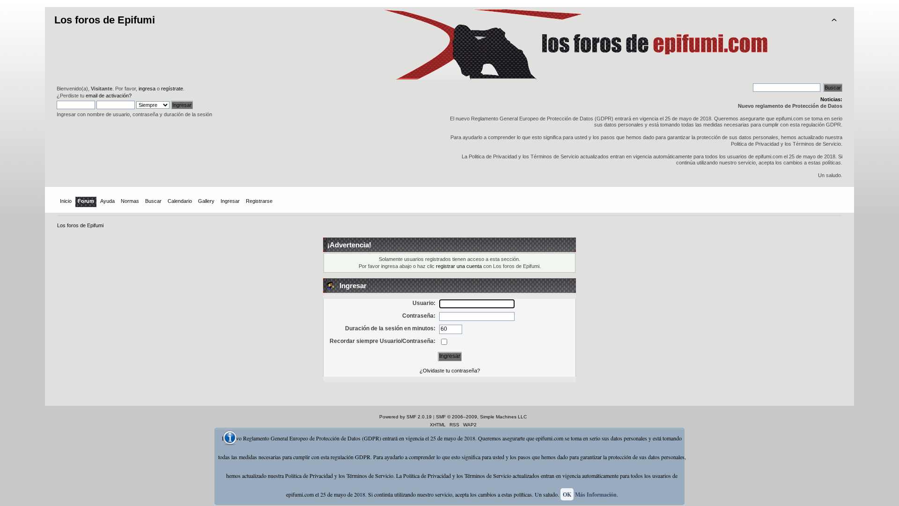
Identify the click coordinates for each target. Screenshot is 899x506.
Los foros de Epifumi (104, 20)
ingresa (147, 88)
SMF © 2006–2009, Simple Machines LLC (481, 416)
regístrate (172, 88)
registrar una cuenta (459, 266)
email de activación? (109, 95)
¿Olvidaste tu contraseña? (450, 370)
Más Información (596, 495)
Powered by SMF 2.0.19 (405, 416)
